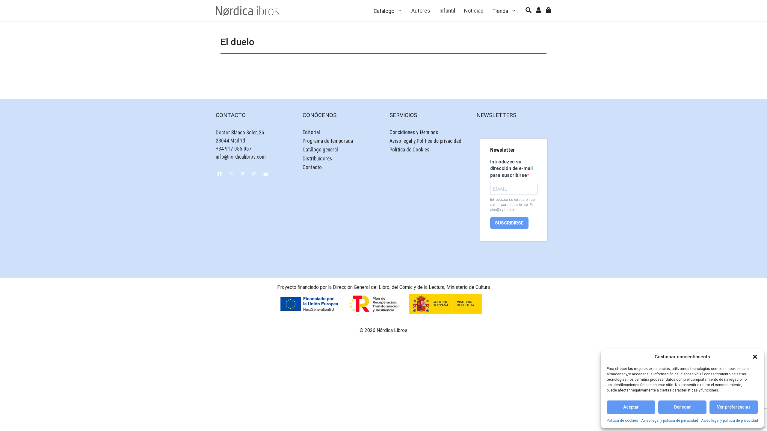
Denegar (682, 407)
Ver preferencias (734, 407)
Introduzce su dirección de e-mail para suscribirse (511, 168)
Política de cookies (622, 420)
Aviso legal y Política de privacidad (425, 141)
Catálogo (384, 11)
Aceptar (631, 407)
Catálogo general (320, 150)
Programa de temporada (328, 141)
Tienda (500, 11)
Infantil (447, 11)
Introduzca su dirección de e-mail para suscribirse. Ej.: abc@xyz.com (512, 205)
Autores (420, 11)
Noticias (474, 11)
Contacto (312, 167)
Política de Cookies (409, 150)
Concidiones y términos (413, 132)
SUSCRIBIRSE (509, 223)
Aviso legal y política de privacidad (669, 420)
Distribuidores (317, 159)
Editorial (311, 132)
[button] (755, 357)
